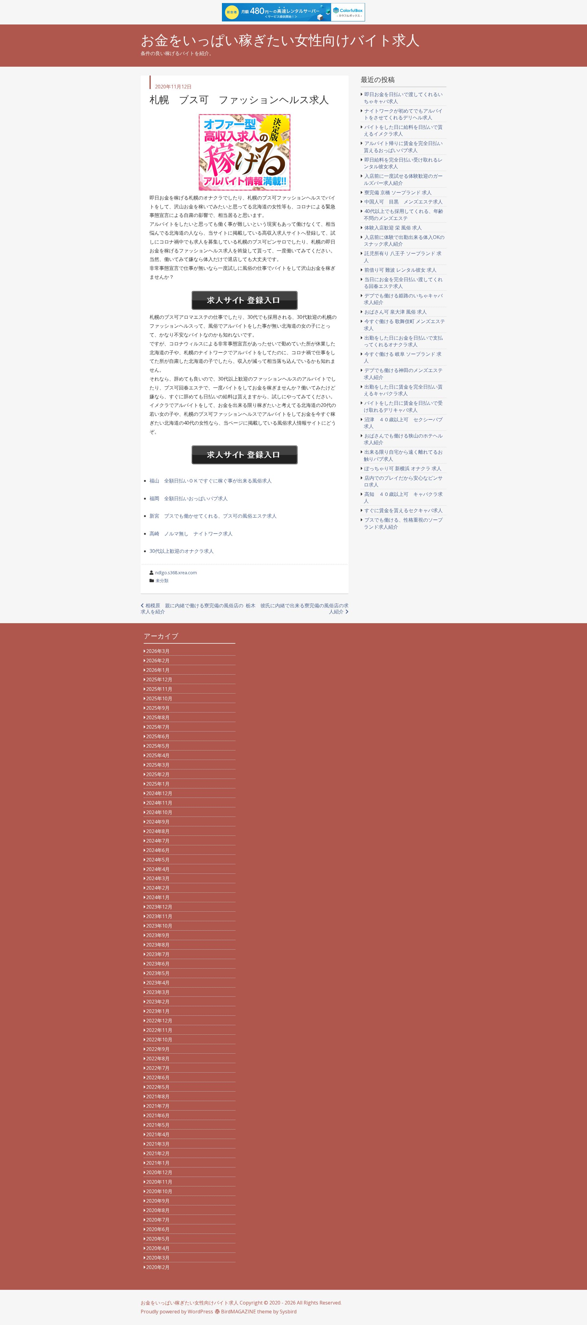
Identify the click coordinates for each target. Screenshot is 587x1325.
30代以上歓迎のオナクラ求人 (182, 551)
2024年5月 (158, 859)
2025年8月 (158, 717)
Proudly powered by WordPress (177, 1311)
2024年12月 (159, 793)
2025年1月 (158, 783)
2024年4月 (158, 869)
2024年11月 (159, 802)
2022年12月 (159, 1020)
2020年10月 (159, 1191)
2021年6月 (158, 1115)
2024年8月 (158, 831)
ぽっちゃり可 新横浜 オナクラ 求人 (402, 468)
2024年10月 (159, 812)
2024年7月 (158, 840)
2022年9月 (158, 1049)
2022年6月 (158, 1077)
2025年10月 (159, 698)
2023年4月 (158, 982)
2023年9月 (158, 935)
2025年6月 (158, 736)
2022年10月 (159, 1039)
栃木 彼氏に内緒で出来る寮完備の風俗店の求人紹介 (297, 608)
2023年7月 (158, 954)
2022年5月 (158, 1087)
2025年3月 (158, 764)
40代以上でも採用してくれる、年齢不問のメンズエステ (404, 214)
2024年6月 (158, 850)
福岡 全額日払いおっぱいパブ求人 (189, 498)
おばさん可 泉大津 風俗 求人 (395, 311)
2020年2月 (158, 1267)
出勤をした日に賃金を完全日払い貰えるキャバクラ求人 (403, 390)
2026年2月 (158, 660)
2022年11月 (159, 1030)
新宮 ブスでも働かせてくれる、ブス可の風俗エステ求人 (213, 515)
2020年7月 (158, 1219)
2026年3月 (158, 651)
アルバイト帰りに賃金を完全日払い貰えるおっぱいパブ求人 (403, 146)
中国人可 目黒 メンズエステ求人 (403, 201)
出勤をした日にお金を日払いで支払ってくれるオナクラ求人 (403, 341)
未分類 (162, 580)
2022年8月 (158, 1058)
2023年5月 (158, 973)
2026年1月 (158, 670)
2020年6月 (158, 1229)
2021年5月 (158, 1125)
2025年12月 (159, 679)
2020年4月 (158, 1248)
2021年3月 (158, 1144)
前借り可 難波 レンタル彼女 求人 (400, 269)
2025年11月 (159, 689)
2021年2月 (158, 1153)
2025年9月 (158, 708)
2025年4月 (158, 755)
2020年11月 (159, 1181)
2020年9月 (158, 1200)
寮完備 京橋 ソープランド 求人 (398, 192)
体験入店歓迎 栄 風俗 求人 (393, 227)
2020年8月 (158, 1210)
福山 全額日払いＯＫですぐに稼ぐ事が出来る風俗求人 (211, 480)
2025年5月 (158, 746)
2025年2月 (158, 774)
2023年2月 (158, 1001)
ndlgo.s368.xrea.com (176, 572)
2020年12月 (159, 1172)
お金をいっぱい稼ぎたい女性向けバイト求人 (280, 40)
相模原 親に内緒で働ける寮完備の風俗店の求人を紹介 (192, 608)
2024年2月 (158, 887)
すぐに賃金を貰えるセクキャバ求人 (403, 510)
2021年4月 (158, 1134)
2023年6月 (158, 963)
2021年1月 (158, 1162)
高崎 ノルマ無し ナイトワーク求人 (191, 533)
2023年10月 (159, 925)
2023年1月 (158, 1011)
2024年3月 (158, 878)
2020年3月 (158, 1257)
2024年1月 (158, 897)
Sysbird (288, 1311)
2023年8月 (158, 944)
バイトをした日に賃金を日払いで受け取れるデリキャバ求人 (403, 406)
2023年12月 (159, 906)
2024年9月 (158, 821)
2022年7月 (158, 1068)
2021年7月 (158, 1106)
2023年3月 (158, 992)
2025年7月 (158, 727)
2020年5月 (158, 1238)
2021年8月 (158, 1096)
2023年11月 (159, 916)
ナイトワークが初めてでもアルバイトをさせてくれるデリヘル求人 (403, 114)
